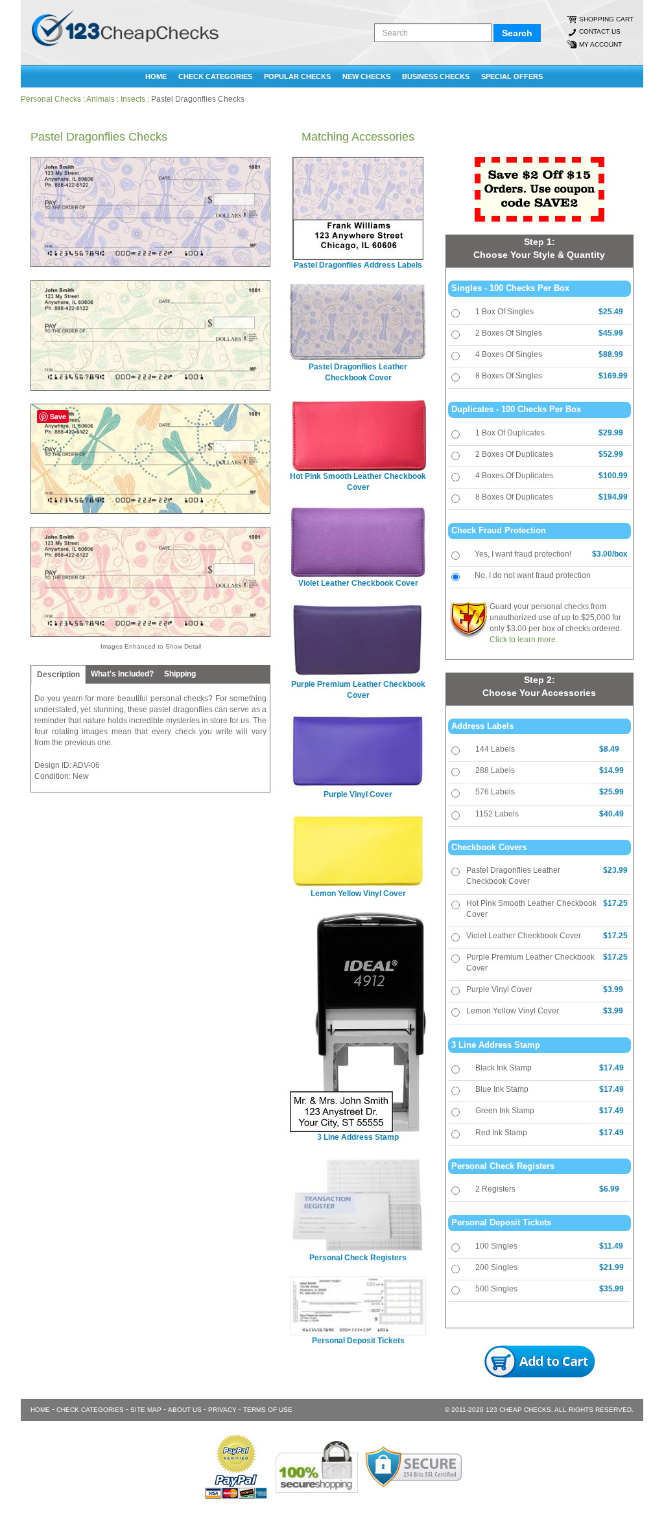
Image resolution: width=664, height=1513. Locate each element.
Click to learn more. (524, 639)
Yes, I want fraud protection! (523, 554)
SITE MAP (145, 1409)
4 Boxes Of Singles (508, 354)
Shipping (180, 673)
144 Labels (495, 749)
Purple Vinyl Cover (499, 989)
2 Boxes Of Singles (508, 333)
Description (58, 674)
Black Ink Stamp (503, 1067)
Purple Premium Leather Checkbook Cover (530, 963)
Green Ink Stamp (504, 1110)
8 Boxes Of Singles (508, 375)
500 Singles (496, 1288)
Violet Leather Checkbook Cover (523, 935)
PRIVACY (222, 1409)
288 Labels (495, 770)
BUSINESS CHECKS (435, 76)
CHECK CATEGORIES (215, 76)
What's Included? (122, 673)
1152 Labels (497, 813)
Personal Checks (51, 99)
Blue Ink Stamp (501, 1089)
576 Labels (495, 791)
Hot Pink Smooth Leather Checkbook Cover (531, 909)
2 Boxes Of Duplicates (514, 454)
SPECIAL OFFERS (512, 76)
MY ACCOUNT (600, 44)
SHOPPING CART (606, 19)
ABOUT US (185, 1409)
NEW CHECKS (366, 76)
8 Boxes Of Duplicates (514, 497)
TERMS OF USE (267, 1409)
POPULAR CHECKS (297, 76)
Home (156, 76)
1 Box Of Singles (504, 311)
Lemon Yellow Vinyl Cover (512, 1010)
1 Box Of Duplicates (510, 432)
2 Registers (495, 1189)
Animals (100, 99)
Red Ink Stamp (501, 1132)
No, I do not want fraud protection (533, 575)
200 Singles (496, 1267)
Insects (133, 99)
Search (517, 33)
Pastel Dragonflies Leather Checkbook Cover (513, 876)
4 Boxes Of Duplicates (514, 475)
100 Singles (496, 1246)
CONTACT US (600, 31)
